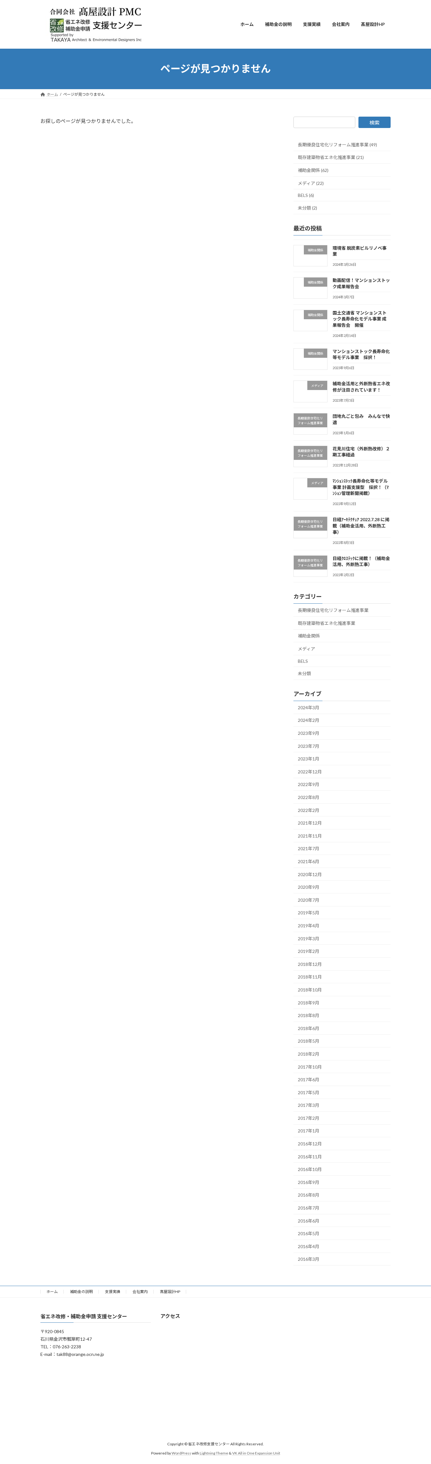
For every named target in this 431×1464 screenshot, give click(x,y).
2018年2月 (308, 1054)
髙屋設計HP (170, 1291)
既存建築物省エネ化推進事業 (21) (331, 157)
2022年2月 (308, 810)
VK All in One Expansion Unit (256, 1453)
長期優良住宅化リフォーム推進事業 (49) (337, 144)
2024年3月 (308, 707)
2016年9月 (308, 1182)
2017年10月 (310, 1066)
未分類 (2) (307, 207)
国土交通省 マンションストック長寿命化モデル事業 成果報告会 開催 (360, 318)
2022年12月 (310, 771)
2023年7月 (308, 745)
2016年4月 (308, 1246)
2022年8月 (308, 797)
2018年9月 (308, 1002)
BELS (303, 660)
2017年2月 (308, 1117)
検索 (374, 122)
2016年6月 (308, 1220)
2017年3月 (308, 1105)
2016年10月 (310, 1169)
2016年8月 (308, 1195)
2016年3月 (308, 1259)
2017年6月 (308, 1079)
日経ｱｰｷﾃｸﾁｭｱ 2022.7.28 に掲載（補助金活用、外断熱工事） (361, 525)
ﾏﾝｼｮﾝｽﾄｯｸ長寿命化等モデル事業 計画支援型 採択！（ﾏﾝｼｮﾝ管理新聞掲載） (361, 487)
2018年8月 (308, 1015)
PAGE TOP (415, 1414)
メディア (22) (311, 183)
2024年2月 (308, 720)
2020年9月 (308, 887)
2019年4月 (308, 925)
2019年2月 (308, 951)
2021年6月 (308, 861)
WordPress (181, 1453)
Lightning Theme (214, 1453)
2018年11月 (310, 976)
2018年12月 (310, 964)
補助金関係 (309, 635)
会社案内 (140, 1291)
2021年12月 (310, 823)
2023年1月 (308, 758)
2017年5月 (308, 1092)
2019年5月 (308, 912)
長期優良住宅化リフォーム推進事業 (333, 610)
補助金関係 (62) (313, 170)
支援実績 (112, 1291)
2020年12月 (310, 874)
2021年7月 (308, 848)
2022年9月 (308, 784)
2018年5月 (308, 1041)
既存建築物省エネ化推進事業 (326, 622)
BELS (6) (306, 195)
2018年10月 (310, 989)
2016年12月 (310, 1143)
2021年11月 (310, 835)
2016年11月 (310, 1156)
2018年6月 (308, 1028)
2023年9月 (308, 733)
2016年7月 (308, 1208)
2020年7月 (308, 899)
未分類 (304, 673)
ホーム (52, 1291)
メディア (306, 648)
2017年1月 (308, 1130)
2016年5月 (308, 1233)
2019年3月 (308, 938)
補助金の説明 (81, 1291)
